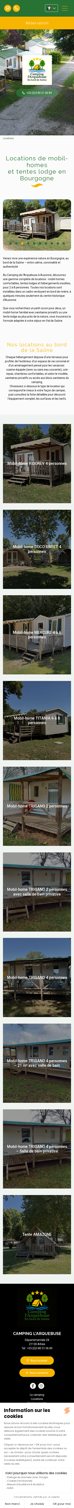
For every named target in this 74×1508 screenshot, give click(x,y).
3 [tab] (22, 244)
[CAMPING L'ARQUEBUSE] (37, 70)
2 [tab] (16, 244)
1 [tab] (10, 244)
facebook (33, 1386)
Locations (8, 138)
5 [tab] (34, 244)
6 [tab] (40, 244)
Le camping (37, 1394)
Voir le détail (37, 463)
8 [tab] (52, 244)
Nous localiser (39, 1360)
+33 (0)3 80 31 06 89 (16, 8)
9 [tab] (58, 244)
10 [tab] (64, 244)
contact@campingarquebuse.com (7, 8)
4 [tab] (28, 244)
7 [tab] (46, 244)
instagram (41, 1386)
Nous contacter (39, 1372)
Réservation (37, 23)
